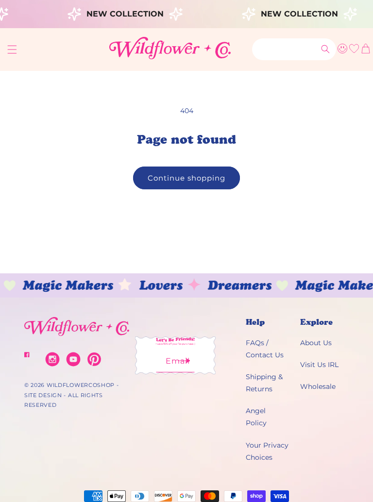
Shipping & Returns (264, 382)
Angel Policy (256, 416)
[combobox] (294, 49)
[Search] (325, 49)
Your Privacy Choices (267, 451)
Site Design (43, 395)
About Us (316, 342)
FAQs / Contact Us (265, 348)
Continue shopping (186, 178)
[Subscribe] (184, 363)
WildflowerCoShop (81, 385)
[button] (12, 49)
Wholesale (318, 386)
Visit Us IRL (319, 364)
